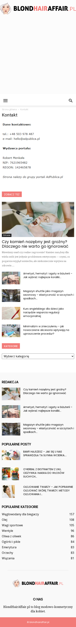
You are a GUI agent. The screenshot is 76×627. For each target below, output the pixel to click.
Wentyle (7, 531)
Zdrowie (6, 235)
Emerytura (9, 547)
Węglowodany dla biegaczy (20, 514)
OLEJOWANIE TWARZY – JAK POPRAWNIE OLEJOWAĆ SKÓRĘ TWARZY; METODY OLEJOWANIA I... (48, 490)
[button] (71, 101)
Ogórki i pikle (11, 542)
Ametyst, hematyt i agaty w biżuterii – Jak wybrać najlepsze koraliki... (47, 275)
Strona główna (9, 109)
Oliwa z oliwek (11, 536)
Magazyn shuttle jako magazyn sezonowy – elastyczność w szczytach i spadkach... (48, 294)
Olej (4, 520)
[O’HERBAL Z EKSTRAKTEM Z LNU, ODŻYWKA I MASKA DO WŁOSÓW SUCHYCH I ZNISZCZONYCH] (10, 473)
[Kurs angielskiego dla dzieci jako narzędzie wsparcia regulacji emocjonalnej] (11, 313)
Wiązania (8, 558)
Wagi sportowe (12, 525)
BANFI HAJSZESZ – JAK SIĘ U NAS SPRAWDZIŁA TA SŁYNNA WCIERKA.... (45, 453)
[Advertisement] (38, 56)
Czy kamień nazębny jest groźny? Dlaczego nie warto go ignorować (35, 244)
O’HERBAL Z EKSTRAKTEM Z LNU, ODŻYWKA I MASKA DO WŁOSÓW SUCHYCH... (43, 472)
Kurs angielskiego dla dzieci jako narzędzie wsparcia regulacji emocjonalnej (43, 312)
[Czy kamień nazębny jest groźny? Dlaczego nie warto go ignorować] (38, 219)
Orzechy (7, 553)
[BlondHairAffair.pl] (38, 8)
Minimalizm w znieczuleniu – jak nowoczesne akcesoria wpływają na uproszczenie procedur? (46, 330)
